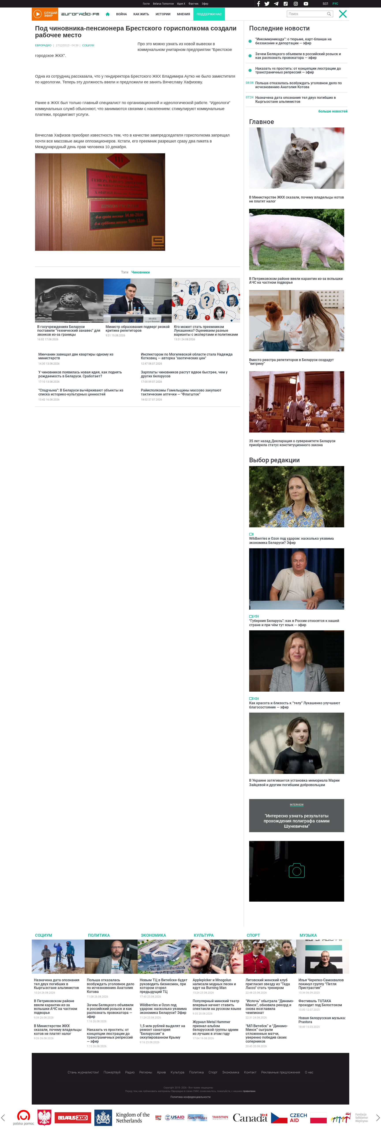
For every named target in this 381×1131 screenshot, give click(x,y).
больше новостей (332, 111)
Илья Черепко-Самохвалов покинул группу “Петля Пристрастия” (321, 984)
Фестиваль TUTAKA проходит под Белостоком (320, 1003)
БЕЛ (325, 4)
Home (108, 14)
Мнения (183, 14)
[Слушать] (256, 616)
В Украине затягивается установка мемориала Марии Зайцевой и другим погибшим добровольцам (294, 782)
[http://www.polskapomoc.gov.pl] (367, 1117)
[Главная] (80, 14)
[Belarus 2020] (48, 1117)
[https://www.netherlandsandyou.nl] (98, 1118)
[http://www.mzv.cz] (195, 1118)
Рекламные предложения (280, 1072)
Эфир (205, 3)
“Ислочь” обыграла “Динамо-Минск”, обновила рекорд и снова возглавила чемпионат (270, 1007)
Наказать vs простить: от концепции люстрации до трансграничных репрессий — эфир (298, 70)
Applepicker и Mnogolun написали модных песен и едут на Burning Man (214, 984)
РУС (335, 4)
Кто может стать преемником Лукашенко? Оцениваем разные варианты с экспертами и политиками (206, 331)
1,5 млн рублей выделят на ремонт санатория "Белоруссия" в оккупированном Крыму (162, 1032)
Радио (129, 1072)
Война (121, 14)
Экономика (153, 935)
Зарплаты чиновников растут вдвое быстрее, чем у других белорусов (184, 374)
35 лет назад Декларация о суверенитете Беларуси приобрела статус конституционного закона (292, 443)
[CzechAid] (265, 1117)
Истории (163, 14)
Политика (99, 935)
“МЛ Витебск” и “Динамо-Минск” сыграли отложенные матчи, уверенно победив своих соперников (267, 1033)
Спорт (253, 935)
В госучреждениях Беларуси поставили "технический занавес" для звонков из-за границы (68, 331)
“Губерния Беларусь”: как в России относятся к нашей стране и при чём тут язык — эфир (294, 623)
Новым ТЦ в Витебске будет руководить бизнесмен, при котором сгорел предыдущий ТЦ (163, 986)
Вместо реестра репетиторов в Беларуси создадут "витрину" (291, 362)
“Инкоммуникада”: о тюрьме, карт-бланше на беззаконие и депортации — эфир (293, 41)
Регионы (145, 1072)
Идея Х (181, 3)
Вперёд (378, 1117)
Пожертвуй (112, 1072)
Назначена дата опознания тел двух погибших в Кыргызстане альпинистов (295, 99)
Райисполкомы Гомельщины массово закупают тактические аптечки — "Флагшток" (181, 392)
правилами (249, 1091)
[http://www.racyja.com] (134, 1117)
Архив (161, 1072)
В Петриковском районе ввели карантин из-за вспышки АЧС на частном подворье (296, 281)
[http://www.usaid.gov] (150, 1118)
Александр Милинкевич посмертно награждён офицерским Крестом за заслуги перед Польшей (296, 908)
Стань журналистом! (83, 1072)
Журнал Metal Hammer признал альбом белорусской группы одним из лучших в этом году (215, 1028)
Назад (3, 1117)
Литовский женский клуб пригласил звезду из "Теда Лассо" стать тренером (268, 984)
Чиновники (140, 272)
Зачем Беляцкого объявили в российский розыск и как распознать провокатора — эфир (298, 56)
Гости (146, 3)
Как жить (141, 14)
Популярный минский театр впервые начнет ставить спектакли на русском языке (217, 1005)
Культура (204, 935)
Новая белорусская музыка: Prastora (322, 1020)
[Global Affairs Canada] (226, 1117)
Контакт (250, 1072)
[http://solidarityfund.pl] (330, 1117)
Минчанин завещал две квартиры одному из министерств (75, 356)
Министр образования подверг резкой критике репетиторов (138, 329)
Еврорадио (43, 45)
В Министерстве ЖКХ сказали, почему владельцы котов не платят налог (296, 199)
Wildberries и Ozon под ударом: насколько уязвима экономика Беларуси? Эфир (291, 540)
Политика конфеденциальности (190, 1097)
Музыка (308, 935)
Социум (88, 45)
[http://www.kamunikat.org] (173, 1117)
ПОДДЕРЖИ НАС (209, 14)
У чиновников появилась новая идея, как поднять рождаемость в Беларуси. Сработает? (80, 374)
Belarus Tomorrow (163, 3)
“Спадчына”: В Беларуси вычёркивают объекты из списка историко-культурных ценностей (80, 392)
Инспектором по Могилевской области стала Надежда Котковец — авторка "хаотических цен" (187, 356)
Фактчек (193, 3)
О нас (309, 1072)
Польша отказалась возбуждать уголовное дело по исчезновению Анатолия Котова (298, 85)
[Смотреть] (251, 534)
